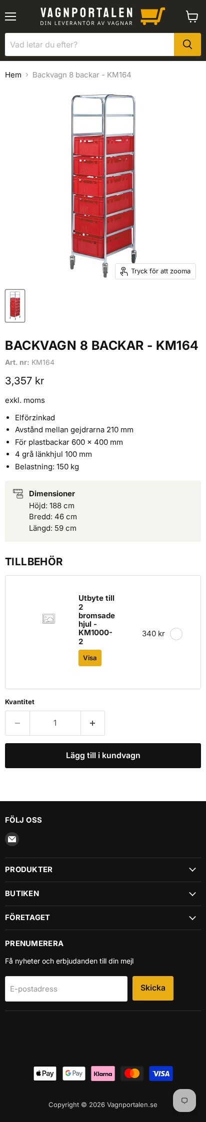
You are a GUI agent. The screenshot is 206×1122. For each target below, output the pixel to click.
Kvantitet (19, 702)
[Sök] (187, 44)
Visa (90, 658)
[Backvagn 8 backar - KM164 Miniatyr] (15, 306)
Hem (13, 74)
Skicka (153, 988)
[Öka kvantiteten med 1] (93, 723)
